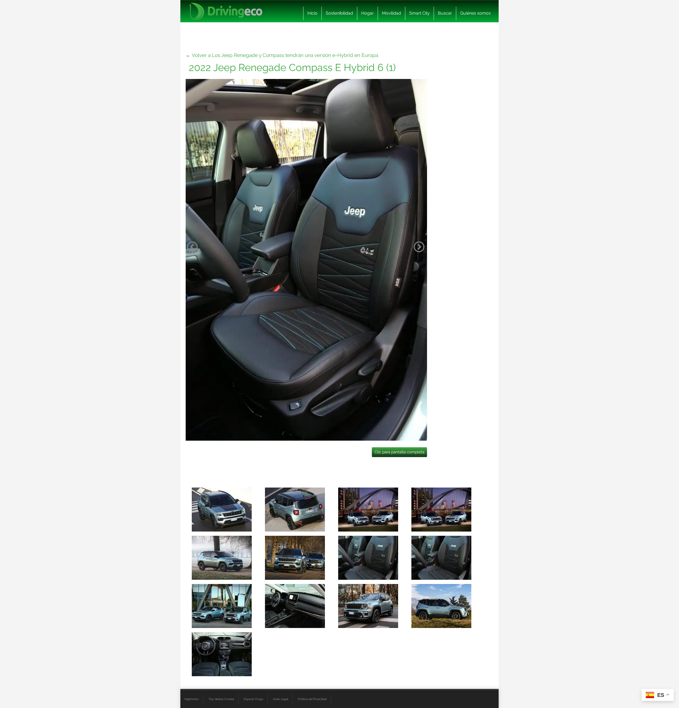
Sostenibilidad (339, 13)
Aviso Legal (280, 699)
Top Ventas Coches (221, 699)
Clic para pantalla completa (399, 452)
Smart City (419, 13)
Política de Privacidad (312, 699)
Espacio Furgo (253, 699)
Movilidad (391, 13)
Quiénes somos (475, 13)
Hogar (367, 13)
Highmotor (191, 699)
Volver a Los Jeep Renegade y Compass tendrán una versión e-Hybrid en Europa (285, 55)
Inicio (312, 13)
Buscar (445, 13)
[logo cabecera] (225, 11)
